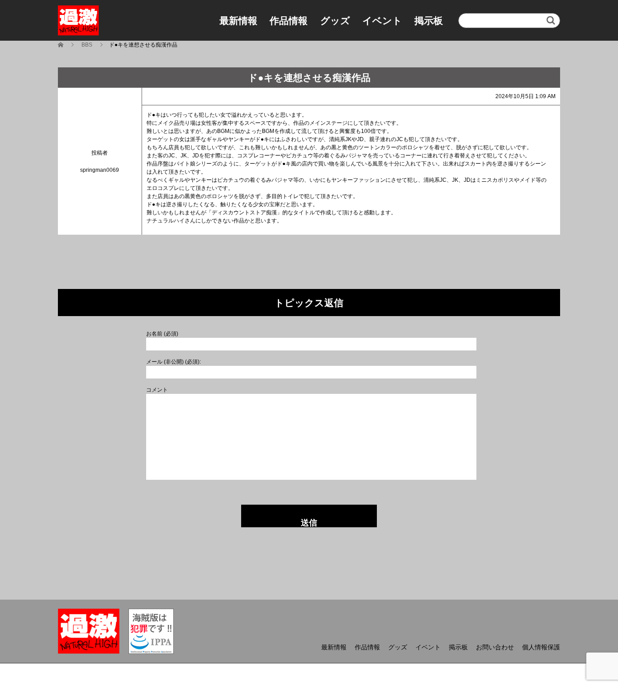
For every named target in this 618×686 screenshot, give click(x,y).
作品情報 (289, 20)
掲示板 (428, 20)
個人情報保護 (541, 647)
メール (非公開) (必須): (173, 362)
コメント (157, 390)
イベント (382, 20)
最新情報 (238, 20)
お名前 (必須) (162, 334)
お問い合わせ (495, 647)
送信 (309, 522)
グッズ (335, 20)
